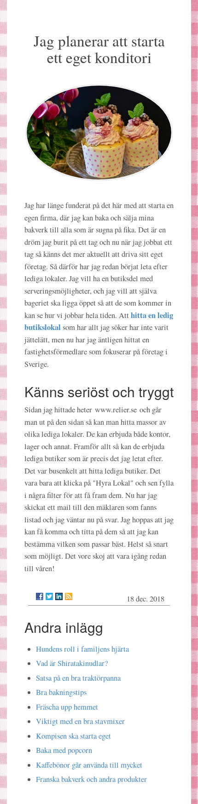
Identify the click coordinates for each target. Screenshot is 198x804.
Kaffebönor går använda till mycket (89, 765)
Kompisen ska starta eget (73, 736)
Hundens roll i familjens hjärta (82, 649)
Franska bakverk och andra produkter (91, 779)
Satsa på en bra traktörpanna (78, 678)
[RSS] (68, 596)
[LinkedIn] (59, 596)
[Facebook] (39, 596)
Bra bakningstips (61, 692)
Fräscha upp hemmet (67, 707)
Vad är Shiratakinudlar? (72, 663)
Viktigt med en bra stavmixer (80, 721)
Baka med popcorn (64, 750)
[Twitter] (49, 596)
